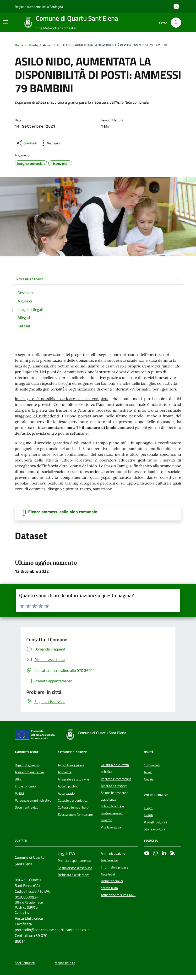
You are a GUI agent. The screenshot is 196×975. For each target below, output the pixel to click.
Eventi (148, 815)
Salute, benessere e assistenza (114, 796)
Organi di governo (27, 765)
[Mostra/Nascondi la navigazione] (6, 22)
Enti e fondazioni (26, 786)
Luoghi (148, 808)
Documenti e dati (26, 807)
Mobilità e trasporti (114, 785)
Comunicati (152, 765)
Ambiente (64, 772)
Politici (19, 793)
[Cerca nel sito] (176, 23)
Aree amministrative (29, 772)
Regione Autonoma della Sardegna (39, 6)
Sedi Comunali (25, 962)
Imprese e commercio (116, 778)
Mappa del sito (65, 962)
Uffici (18, 779)
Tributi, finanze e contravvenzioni (112, 809)
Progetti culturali (155, 822)
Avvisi (148, 772)
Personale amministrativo (33, 800)
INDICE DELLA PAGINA (29, 279)
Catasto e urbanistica (72, 800)
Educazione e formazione (75, 814)
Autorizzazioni (67, 793)
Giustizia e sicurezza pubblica (115, 768)
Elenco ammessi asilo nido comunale (62, 512)
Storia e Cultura (154, 829)
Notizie (148, 779)
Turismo (106, 820)
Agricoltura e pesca (71, 765)
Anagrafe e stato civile (73, 779)
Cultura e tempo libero (73, 807)
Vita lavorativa (111, 827)
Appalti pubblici (68, 786)
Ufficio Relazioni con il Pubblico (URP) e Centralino (30, 907)
